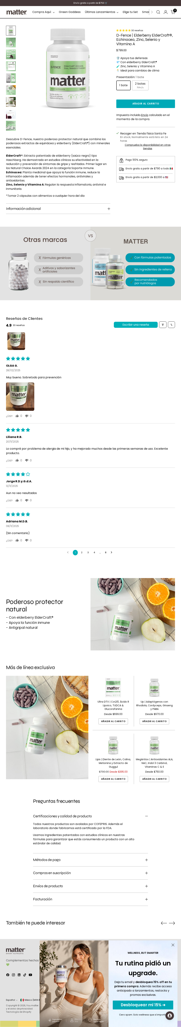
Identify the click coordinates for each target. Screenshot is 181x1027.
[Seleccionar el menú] (158, 12)
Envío (144, 115)
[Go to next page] (112, 552)
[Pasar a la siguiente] (172, 923)
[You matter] (16, 12)
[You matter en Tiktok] (25, 975)
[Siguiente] (151, 12)
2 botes (140, 85)
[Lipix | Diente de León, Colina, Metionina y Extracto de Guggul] (113, 745)
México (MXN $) (33, 999)
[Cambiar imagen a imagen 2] (11, 42)
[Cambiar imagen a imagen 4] (11, 66)
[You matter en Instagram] (14, 975)
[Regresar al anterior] (164, 923)
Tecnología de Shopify (18, 1011)
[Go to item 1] (16, 341)
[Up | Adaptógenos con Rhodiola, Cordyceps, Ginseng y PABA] (154, 687)
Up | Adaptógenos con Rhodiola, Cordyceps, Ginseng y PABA (154, 705)
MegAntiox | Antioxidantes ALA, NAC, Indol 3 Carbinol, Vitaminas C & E (154, 763)
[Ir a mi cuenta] (165, 12)
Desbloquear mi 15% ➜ (143, 1005)
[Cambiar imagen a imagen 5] (11, 78)
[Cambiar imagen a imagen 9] (11, 126)
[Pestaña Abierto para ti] (169, 1015)
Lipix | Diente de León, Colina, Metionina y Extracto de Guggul (113, 763)
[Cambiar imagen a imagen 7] (11, 102)
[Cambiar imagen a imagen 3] (11, 54)
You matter (32, 1005)
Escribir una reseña (135, 325)
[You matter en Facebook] (8, 975)
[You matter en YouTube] (31, 975)
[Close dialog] (173, 945)
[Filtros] (163, 324)
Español (10, 999)
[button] (123, 30)
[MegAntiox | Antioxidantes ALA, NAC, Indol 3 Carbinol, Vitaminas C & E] (154, 745)
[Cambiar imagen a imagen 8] (11, 114)
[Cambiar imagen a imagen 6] (11, 90)
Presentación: (130, 77)
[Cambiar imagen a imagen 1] (11, 30)
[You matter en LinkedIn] (19, 975)
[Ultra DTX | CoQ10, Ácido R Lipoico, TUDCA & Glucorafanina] (113, 687)
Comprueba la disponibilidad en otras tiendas (148, 146)
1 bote (123, 85)
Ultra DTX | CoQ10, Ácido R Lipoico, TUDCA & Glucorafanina (113, 705)
